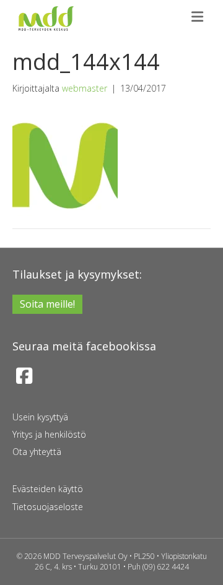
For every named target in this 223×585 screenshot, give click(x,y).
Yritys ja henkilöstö (49, 434)
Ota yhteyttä (36, 451)
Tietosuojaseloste (47, 507)
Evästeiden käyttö (47, 489)
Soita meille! (47, 304)
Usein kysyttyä (40, 417)
